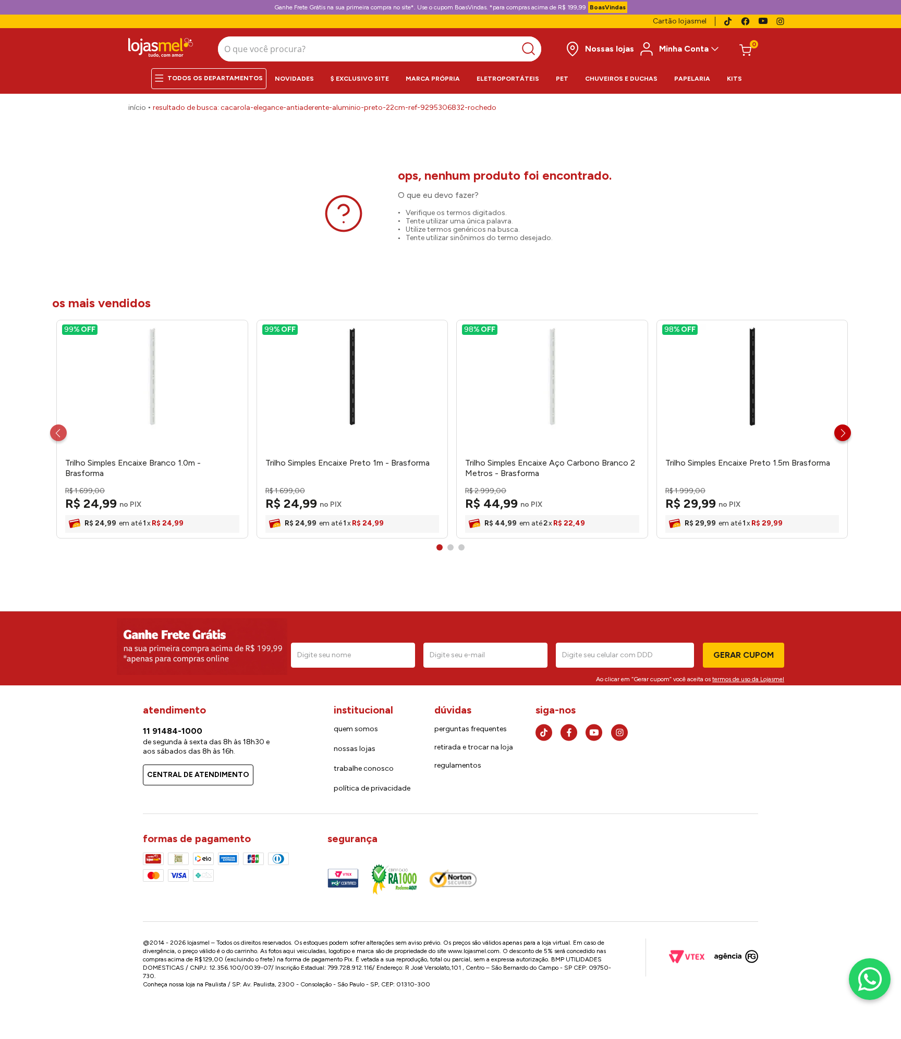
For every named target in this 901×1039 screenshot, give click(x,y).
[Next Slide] (842, 432)
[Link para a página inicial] (137, 108)
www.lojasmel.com (474, 951)
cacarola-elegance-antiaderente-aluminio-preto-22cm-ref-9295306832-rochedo (358, 107)
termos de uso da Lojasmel (748, 679)
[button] (439, 547)
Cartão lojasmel (680, 21)
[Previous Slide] (58, 432)
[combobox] (379, 48)
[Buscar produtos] (531, 48)
